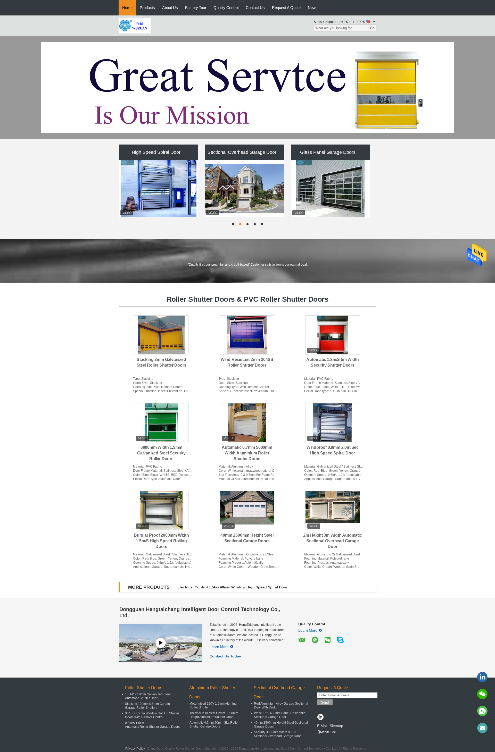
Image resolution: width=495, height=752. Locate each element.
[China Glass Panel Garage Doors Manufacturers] (330, 188)
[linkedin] (482, 677)
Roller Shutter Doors (143, 688)
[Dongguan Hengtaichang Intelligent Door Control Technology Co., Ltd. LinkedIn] (320, 717)
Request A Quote (286, 7)
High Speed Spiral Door (156, 152)
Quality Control (225, 7)
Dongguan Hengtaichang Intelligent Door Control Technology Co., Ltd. (199, 612)
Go (372, 28)
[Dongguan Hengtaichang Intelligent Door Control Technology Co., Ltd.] (135, 25)
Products (147, 7)
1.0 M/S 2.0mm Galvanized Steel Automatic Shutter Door (148, 696)
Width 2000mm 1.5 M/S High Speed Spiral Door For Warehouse (231, 587)
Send (325, 702)
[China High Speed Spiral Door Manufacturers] (158, 188)
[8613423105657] (482, 711)
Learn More (219, 647)
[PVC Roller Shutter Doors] (247, 87)
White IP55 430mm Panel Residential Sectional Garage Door (280, 715)
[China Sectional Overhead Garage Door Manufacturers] (244, 188)
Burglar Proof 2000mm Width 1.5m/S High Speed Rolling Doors (161, 541)
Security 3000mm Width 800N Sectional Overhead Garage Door (277, 734)
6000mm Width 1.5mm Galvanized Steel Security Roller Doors (161, 453)
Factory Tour (195, 7)
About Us (170, 7)
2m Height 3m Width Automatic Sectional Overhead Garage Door (332, 541)
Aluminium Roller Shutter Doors (212, 692)
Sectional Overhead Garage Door (242, 152)
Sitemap (336, 726)
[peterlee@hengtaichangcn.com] (482, 728)
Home (127, 7)
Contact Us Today (225, 656)
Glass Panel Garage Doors (328, 152)
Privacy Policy (135, 748)
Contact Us (255, 7)
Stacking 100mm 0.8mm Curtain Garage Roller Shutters (147, 705)
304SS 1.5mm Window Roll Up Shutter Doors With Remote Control (152, 715)
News (313, 7)
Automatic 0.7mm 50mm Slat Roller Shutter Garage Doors (214, 724)
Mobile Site (328, 732)
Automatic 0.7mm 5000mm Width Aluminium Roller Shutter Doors (247, 453)
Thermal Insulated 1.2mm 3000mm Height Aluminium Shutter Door (213, 715)
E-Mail (322, 726)
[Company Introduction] (160, 642)
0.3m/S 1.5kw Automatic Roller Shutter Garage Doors (152, 725)
